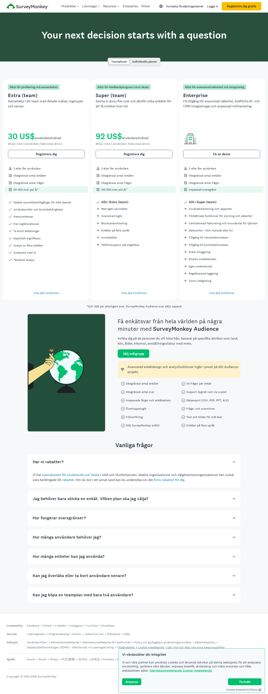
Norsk (42, 659)
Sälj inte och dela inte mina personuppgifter (196, 647)
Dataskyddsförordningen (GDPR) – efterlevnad (57, 647)
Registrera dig (46, 154)
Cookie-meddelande (197, 670)
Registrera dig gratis (241, 6)
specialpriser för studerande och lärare (70, 475)
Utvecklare (107, 625)
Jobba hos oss (94, 634)
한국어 (83, 659)
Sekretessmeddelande (166, 670)
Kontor (76, 634)
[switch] (109, 59)
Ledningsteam (36, 634)
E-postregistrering (102, 647)
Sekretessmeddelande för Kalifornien (106, 642)
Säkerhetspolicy (205, 642)
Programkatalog (59, 634)
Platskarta (113, 634)
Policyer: (12, 642)
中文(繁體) (68, 659)
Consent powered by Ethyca (241, 689)
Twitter (47, 625)
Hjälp (126, 634)
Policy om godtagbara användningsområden (162, 642)
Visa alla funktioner (46, 293)
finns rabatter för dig (169, 480)
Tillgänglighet (126, 647)
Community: (15, 626)
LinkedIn (60, 625)
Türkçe (54, 659)
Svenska (108, 659)
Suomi (31, 659)
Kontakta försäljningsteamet (184, 6)
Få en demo (221, 154)
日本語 (95, 659)
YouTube (91, 625)
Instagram (76, 625)
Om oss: (12, 634)
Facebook (33, 625)
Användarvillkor (37, 642)
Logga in (212, 6)
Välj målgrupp (133, 353)
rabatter (68, 480)
